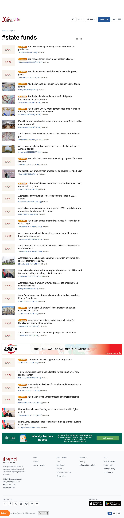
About (59, 462)
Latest (35, 462)
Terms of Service (109, 462)
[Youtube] (21, 504)
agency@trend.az (9, 487)
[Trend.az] (11, 19)
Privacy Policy (108, 465)
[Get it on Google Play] (113, 503)
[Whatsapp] (5, 504)
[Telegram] (26, 504)
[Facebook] (10, 504)
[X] (16, 504)
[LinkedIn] (32, 504)
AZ (114, 513)
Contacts (60, 469)
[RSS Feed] (37, 504)
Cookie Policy (108, 472)
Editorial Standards (64, 472)
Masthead (60, 465)
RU (119, 513)
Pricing (82, 462)
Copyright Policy (109, 469)
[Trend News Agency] (9, 460)
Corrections (61, 476)
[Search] (73, 19)
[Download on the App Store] (96, 503)
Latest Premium (39, 465)
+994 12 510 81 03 (9, 484)
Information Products (88, 465)
